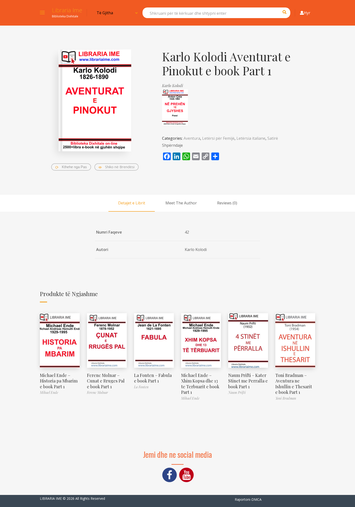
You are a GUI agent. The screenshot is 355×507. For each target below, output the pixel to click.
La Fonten (141, 387)
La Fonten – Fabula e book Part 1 (153, 378)
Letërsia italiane (250, 138)
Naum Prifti (237, 392)
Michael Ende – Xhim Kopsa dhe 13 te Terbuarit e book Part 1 (200, 383)
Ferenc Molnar (97, 392)
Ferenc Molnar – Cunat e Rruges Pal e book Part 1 (106, 380)
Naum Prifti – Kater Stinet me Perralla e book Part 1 (248, 380)
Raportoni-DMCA (248, 499)
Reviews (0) (227, 203)
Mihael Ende (49, 392)
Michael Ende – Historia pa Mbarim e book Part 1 (59, 380)
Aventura (192, 138)
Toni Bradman (285, 398)
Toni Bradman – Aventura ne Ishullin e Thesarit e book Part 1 (293, 383)
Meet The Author (181, 203)
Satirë (272, 138)
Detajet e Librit (131, 203)
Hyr (307, 12)
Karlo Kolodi (172, 85)
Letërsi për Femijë (218, 138)
